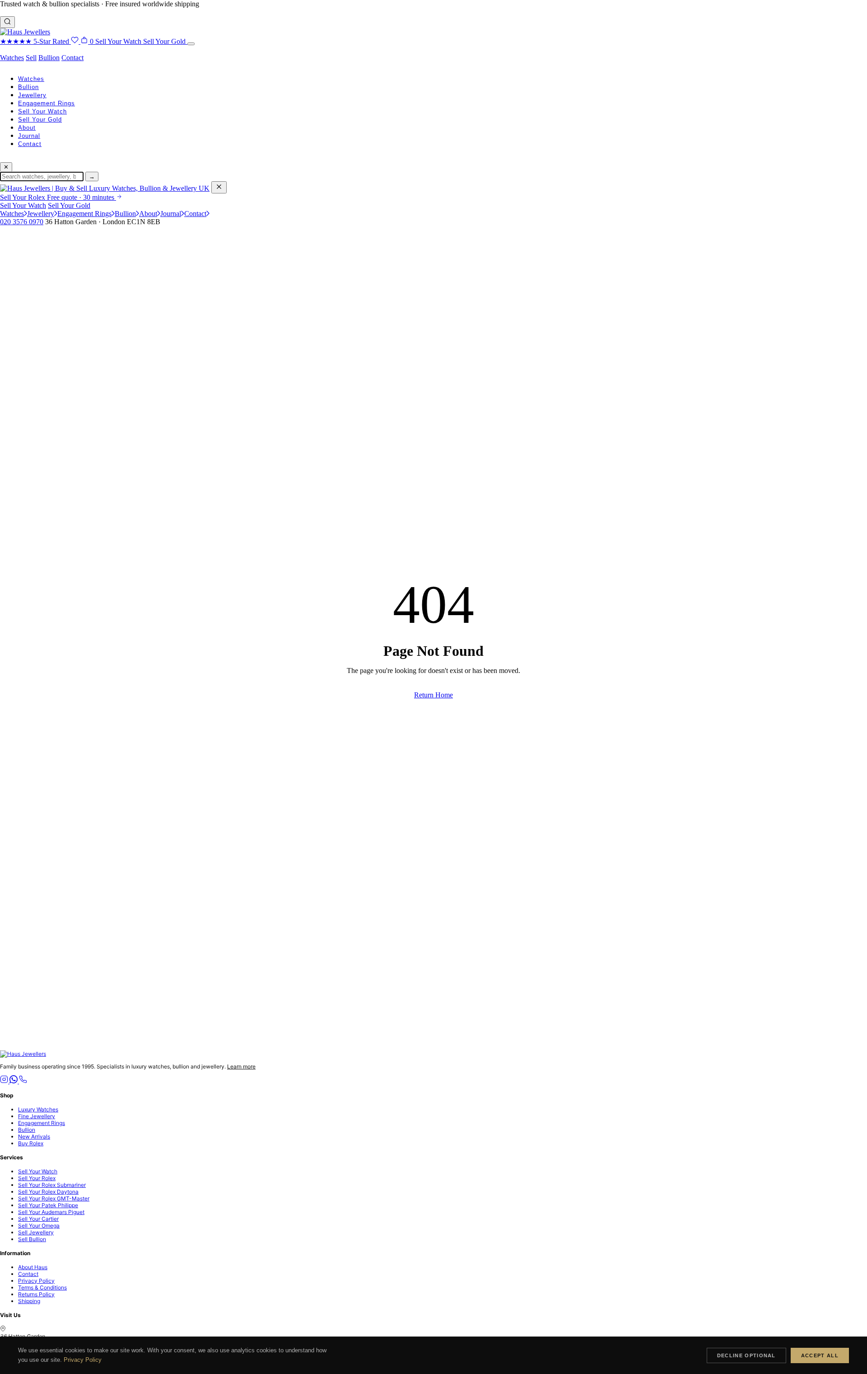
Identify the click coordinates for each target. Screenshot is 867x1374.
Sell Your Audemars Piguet (51, 1212)
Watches (12, 57)
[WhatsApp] (14, 1081)
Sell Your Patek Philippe (48, 1205)
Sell (31, 57)
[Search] (7, 22)
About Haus (32, 1267)
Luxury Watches (38, 1109)
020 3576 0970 (21, 222)
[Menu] (191, 43)
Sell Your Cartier (38, 1218)
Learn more (241, 1066)
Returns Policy (36, 1294)
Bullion (49, 57)
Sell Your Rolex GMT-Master (53, 1198)
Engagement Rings (46, 103)
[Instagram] (4, 1081)
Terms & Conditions (42, 1287)
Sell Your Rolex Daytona (48, 1191)
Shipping (29, 1301)
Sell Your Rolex (37, 1178)
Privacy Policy (36, 1280)
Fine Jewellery (36, 1116)
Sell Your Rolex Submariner (52, 1184)
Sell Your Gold (40, 119)
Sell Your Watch (42, 111)
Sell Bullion (32, 1239)
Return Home (433, 695)
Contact (72, 57)
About (27, 127)
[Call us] (23, 1081)
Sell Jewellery (36, 1232)
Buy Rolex (30, 1143)
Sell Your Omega (39, 1225)
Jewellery (32, 95)
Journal (29, 135)
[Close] (219, 187)
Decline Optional (746, 1355)
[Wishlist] (75, 41)
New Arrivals (34, 1136)
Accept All (820, 1355)
